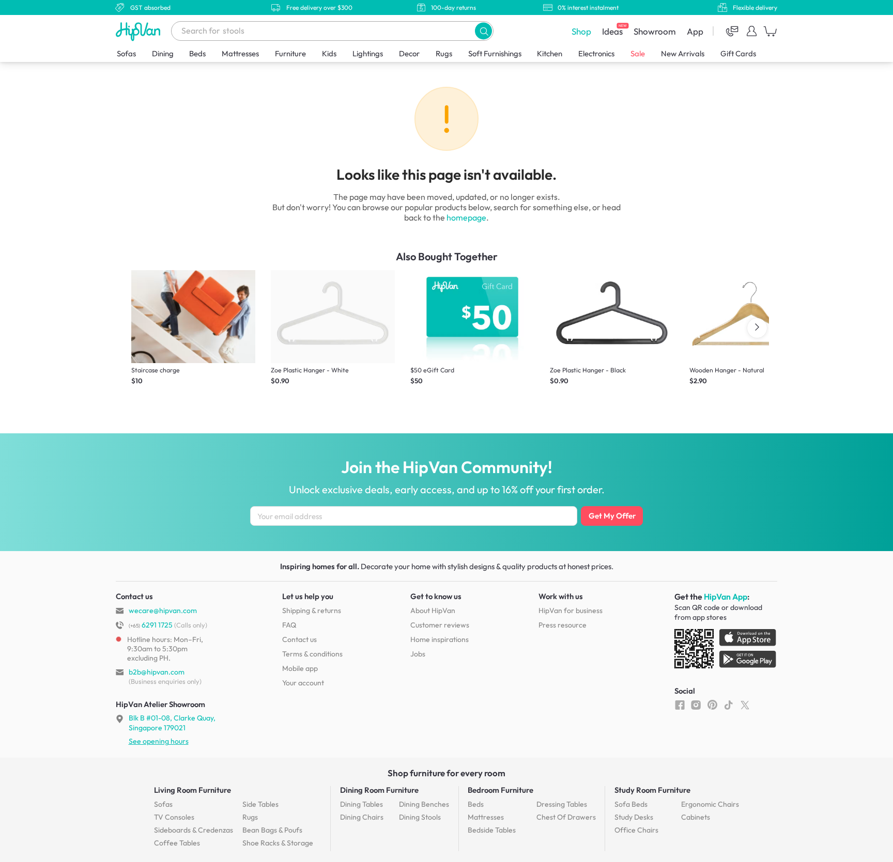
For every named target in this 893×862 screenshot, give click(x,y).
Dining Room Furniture (379, 790)
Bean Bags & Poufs (272, 830)
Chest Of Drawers (566, 817)
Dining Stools (420, 817)
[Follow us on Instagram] (695, 704)
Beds (197, 53)
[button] (483, 30)
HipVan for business (570, 610)
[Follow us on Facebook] (679, 704)
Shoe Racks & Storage (277, 843)
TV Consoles (174, 817)
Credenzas (193, 830)
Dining (163, 53)
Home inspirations (439, 639)
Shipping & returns (311, 610)
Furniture (290, 53)
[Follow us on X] (745, 704)
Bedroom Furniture (500, 790)
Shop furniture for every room (446, 772)
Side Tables (260, 804)
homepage (466, 217)
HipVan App (725, 596)
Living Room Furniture (192, 790)
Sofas (126, 53)
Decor (409, 53)
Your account (303, 682)
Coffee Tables (177, 843)
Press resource (562, 625)
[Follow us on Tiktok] (728, 704)
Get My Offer (612, 516)
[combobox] (332, 31)
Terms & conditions (312, 654)
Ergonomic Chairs (710, 804)
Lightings (367, 53)
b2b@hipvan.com (156, 672)
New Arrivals (682, 53)
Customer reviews (439, 625)
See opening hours (159, 741)
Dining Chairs (361, 817)
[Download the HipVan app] (726, 650)
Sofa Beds (631, 804)
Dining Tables (361, 804)
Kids (329, 53)
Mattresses (240, 53)
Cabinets (695, 817)
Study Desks (633, 817)
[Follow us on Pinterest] (712, 704)
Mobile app (300, 668)
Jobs (417, 654)
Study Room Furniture (652, 790)
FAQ (289, 625)
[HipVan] (139, 31)
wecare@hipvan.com (163, 610)
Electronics (596, 53)
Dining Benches (424, 804)
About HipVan (432, 610)
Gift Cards (738, 53)
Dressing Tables (561, 804)
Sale (637, 53)
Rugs (444, 53)
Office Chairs (636, 830)
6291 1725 (151, 625)
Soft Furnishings (494, 53)
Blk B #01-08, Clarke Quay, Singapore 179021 (172, 722)
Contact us (299, 639)
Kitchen (549, 53)
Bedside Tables (492, 830)
